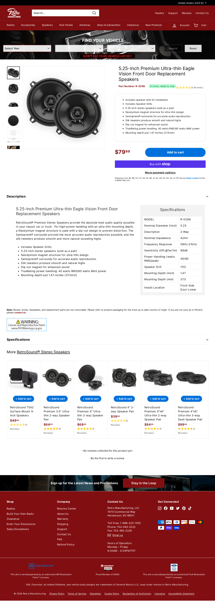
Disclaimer (95, 593)
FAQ (59, 539)
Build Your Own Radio (20, 513)
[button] (23, 427)
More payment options (160, 172)
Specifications (18, 340)
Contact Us (202, 13)
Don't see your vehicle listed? (107, 56)
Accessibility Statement (181, 593)
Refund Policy (65, 544)
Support (173, 13)
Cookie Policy (111, 593)
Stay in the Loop (143, 483)
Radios (10, 24)
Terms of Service (77, 593)
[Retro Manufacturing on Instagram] (159, 508)
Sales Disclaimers (18, 529)
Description (16, 196)
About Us (63, 513)
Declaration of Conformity (137, 593)
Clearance (133, 24)
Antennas (84, 24)
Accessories (28, 24)
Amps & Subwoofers (108, 24)
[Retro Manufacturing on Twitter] (178, 508)
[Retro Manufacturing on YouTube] (172, 508)
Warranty (62, 518)
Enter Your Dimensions (21, 524)
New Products (153, 24)
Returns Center (66, 508)
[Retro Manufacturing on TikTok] (190, 508)
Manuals (186, 13)
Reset (193, 48)
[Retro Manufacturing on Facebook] (165, 508)
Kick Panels (66, 24)
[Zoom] (64, 107)
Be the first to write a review (107, 458)
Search (173, 48)
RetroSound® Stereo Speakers (43, 352)
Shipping (62, 524)
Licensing (160, 593)
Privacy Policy (56, 593)
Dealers (159, 13)
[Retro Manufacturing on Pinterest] (184, 508)
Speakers (47, 24)
